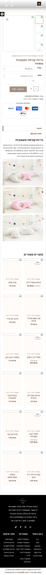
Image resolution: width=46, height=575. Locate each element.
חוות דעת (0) (36, 134)
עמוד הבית (40, 56)
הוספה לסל (18, 89)
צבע (39, 75)
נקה (33, 81)
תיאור (39, 128)
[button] (2, 14)
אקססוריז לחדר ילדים (30, 56)
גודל (39, 68)
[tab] (23, 128)
